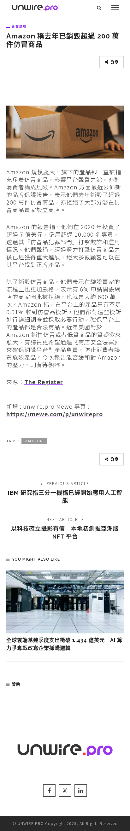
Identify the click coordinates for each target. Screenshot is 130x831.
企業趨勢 (19, 26)
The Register (43, 382)
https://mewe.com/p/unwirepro (54, 414)
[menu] (115, 7)
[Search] (99, 7)
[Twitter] (65, 790)
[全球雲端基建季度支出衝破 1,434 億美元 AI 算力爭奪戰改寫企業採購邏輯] (65, 601)
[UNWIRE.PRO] (34, 7)
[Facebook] (49, 790)
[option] (65, 611)
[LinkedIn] (80, 790)
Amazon (34, 441)
